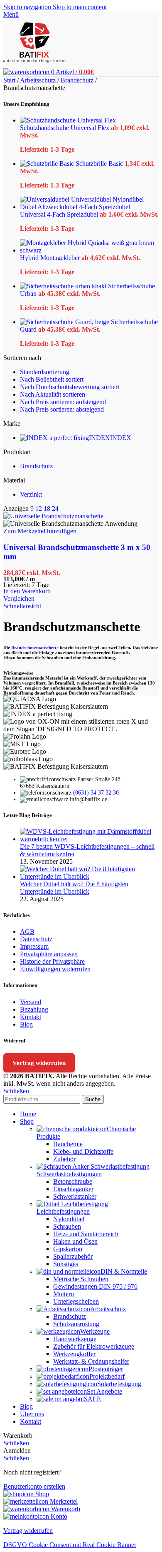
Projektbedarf (107, 1376)
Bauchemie (68, 1143)
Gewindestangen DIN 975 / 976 (95, 1286)
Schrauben (67, 1226)
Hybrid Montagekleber (50, 257)
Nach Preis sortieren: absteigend (62, 409)
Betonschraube (72, 1181)
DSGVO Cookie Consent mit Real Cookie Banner (69, 1544)
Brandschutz (78, 80)
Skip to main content (80, 6)
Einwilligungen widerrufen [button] (55, 968)
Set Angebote (104, 1391)
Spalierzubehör (73, 1256)
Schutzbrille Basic (100, 163)
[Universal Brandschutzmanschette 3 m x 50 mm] (53, 516)
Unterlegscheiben (76, 1301)
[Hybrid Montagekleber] (89, 250)
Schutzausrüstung (76, 1323)
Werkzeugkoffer (74, 1353)
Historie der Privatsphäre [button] (52, 961)
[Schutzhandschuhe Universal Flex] (68, 120)
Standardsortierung (44, 371)
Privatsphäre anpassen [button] (49, 953)
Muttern (63, 1293)
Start (10, 80)
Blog (26, 1024)
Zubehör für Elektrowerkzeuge (93, 1346)
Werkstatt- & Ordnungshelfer (91, 1361)
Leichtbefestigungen (63, 1211)
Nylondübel (68, 1218)
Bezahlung (34, 1009)
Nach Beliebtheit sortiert (51, 379)
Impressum (34, 946)
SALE (92, 1398)
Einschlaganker (73, 1188)
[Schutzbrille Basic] (48, 163)
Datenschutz (36, 938)
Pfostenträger (105, 1368)
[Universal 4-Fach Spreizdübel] (89, 206)
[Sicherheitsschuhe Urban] (64, 286)
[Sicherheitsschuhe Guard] (65, 321)
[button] (27, 591)
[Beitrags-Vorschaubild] (89, 838)
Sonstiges (65, 1263)
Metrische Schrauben (80, 1278)
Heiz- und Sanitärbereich (85, 1233)
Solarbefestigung (119, 1383)
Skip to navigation (28, 6)
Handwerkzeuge (74, 1338)
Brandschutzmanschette (35, 647)
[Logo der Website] (34, 64)
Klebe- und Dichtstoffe (83, 1151)
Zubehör (64, 1158)
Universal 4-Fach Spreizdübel (60, 214)
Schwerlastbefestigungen (69, 1173)
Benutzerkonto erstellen (34, 1486)
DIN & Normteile (124, 1271)
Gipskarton (67, 1248)
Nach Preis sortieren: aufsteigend (63, 401)
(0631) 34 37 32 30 (96, 793)
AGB (27, 931)
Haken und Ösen (75, 1241)
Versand (30, 1001)
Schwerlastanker (74, 1196)
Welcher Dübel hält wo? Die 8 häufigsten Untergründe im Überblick (74, 887)
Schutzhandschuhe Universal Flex (65, 127)
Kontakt (30, 1016)
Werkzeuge (95, 1331)
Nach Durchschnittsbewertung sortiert (69, 386)
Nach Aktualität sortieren (52, 394)
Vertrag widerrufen (39, 1063)
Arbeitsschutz (38, 80)
